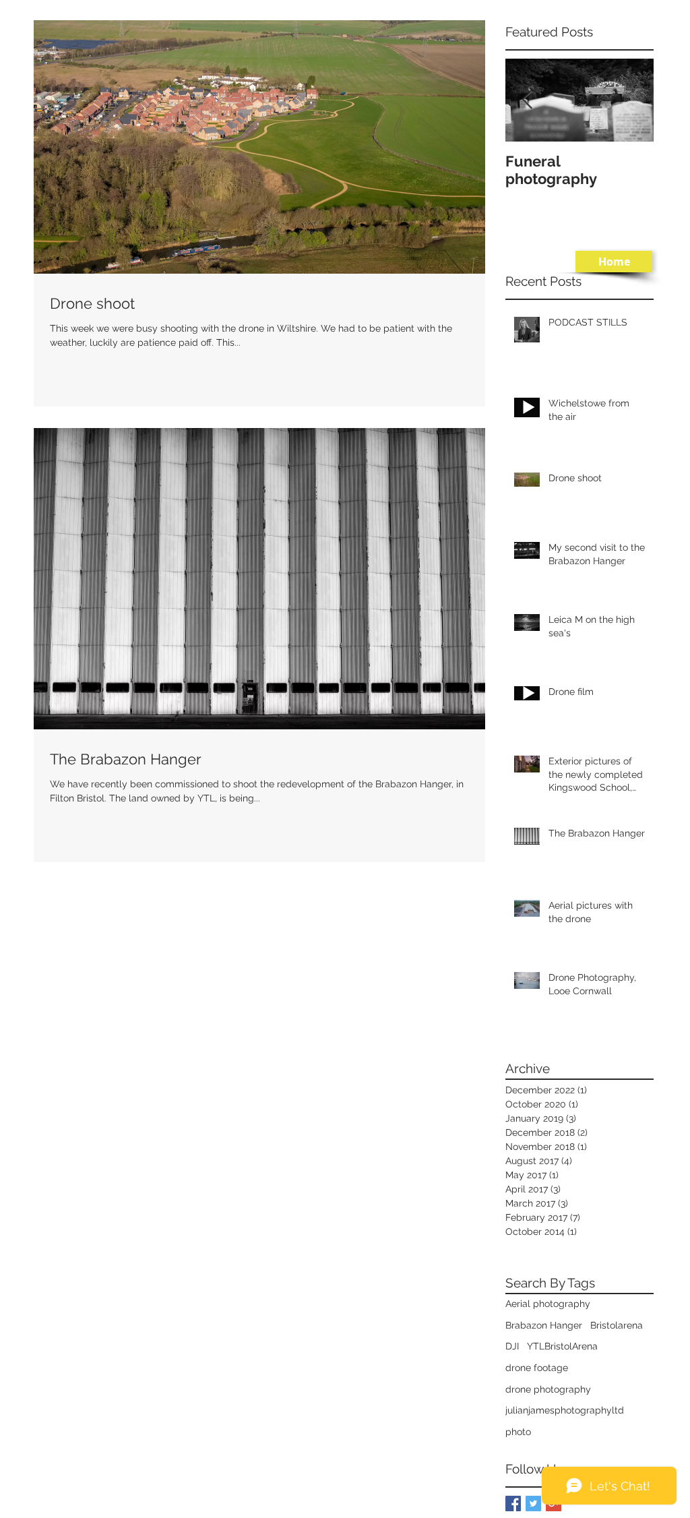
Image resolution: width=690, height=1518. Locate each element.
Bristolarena (616, 1325)
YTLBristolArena (562, 1346)
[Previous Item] (527, 100)
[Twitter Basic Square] (533, 1503)
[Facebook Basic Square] (513, 1503)
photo (518, 1431)
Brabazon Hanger (543, 1325)
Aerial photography (547, 1303)
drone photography (548, 1389)
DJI (512, 1346)
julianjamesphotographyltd (564, 1410)
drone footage (536, 1367)
